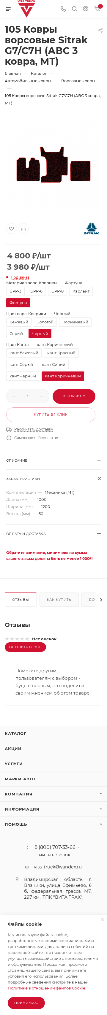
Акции (13, 748)
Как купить (59, 600)
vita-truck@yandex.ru (58, 867)
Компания (18, 794)
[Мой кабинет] (85, 9)
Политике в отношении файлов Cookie (46, 988)
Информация (22, 809)
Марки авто (20, 778)
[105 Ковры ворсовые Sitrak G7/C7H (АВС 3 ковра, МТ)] (53, 164)
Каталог (15, 733)
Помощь (16, 824)
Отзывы (20, 600)
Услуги (14, 763)
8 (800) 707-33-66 (54, 847)
